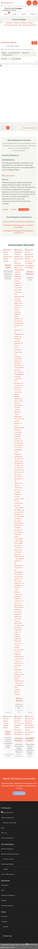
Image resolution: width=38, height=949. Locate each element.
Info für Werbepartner (8, 874)
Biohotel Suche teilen (29, 128)
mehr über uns (24, 209)
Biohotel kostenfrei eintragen (10, 854)
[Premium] (34, 246)
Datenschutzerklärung (8, 895)
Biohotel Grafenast (19, 699)
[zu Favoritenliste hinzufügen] (2, 24)
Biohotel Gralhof (8, 266)
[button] (3, 128)
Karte (14, 14)
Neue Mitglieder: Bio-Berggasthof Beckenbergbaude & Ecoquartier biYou (18, 232)
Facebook (13, 209)
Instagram (5, 209)
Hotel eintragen (20, 793)
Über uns (4, 833)
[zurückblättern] (5, 31)
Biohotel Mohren (8, 733)
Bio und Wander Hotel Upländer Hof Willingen (30, 273)
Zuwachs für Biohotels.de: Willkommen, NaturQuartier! (18, 221)
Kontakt (5, 869)
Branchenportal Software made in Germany (13, 944)
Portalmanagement (7, 905)
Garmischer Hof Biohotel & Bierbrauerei (19, 740)
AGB (2, 890)
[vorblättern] (33, 31)
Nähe (23, 14)
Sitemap (3, 900)
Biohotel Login (7, 936)
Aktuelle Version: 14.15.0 (7, 947)
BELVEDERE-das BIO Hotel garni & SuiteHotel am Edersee (30, 740)
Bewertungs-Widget (7, 864)
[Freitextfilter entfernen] (29, 3)
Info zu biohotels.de (7, 838)
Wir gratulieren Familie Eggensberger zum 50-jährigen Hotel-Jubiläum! (19, 226)
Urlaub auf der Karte (7, 817)
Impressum (4, 885)
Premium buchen (8, 859)
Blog (2, 828)
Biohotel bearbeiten (7, 849)
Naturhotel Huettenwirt (8, 42)
